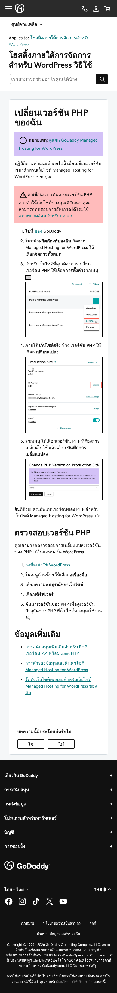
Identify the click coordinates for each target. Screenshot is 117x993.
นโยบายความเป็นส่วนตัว (62, 923)
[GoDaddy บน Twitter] (49, 904)
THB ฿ (100, 889)
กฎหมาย (27, 923)
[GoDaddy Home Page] (27, 866)
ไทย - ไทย (14, 889)
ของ (38, 231)
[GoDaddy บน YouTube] (63, 904)
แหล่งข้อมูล (15, 804)
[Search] (102, 79)
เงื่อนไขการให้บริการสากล (76, 981)
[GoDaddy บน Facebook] (8, 904)
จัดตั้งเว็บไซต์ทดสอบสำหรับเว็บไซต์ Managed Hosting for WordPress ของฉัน (61, 686)
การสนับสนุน (16, 789)
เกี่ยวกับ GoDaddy (21, 775)
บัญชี (9, 832)
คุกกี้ (92, 923)
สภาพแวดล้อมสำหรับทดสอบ (46, 216)
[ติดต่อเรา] (84, 9)
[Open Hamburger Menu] (6, 9)
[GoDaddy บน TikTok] (36, 904)
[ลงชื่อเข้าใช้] (96, 9)
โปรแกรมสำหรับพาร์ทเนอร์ (30, 818)
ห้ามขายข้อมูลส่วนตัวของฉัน (58, 934)
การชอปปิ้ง (14, 846)
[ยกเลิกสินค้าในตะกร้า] (107, 9)
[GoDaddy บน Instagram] (22, 904)
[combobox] (52, 79)
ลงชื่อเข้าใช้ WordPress (47, 565)
